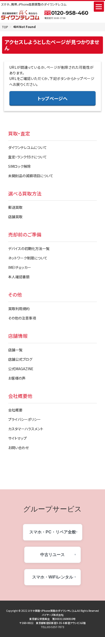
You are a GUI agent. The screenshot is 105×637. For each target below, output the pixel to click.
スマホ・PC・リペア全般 (52, 532)
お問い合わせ (18, 447)
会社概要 (15, 409)
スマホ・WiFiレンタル (52, 577)
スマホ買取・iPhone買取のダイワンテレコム (52, 611)
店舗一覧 (15, 349)
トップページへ (52, 98)
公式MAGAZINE (20, 368)
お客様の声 (16, 378)
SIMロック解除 (19, 166)
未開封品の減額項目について (30, 175)
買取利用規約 (19, 308)
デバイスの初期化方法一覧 (28, 248)
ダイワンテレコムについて (27, 147)
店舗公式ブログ (20, 359)
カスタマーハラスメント (25, 428)
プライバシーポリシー (24, 419)
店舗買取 (15, 216)
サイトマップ (17, 438)
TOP (5, 27)
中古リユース (52, 554)
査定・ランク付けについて (27, 156)
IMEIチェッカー (19, 267)
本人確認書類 (19, 276)
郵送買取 (15, 207)
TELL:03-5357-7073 (52, 627)
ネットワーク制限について (27, 257)
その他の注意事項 (22, 318)
